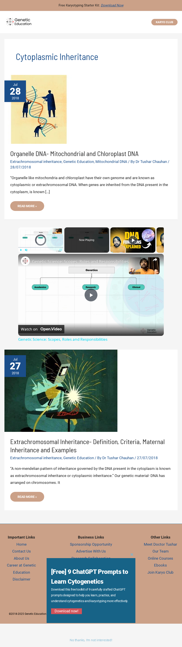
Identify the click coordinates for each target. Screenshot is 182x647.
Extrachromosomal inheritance (36, 161)
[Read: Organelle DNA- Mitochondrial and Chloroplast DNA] (38, 109)
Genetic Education (78, 161)
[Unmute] (26, 250)
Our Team (160, 551)
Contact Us (21, 551)
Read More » (29, 207)
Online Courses (160, 558)
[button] (164, 22)
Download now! (66, 611)
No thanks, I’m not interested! (91, 640)
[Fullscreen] (60, 250)
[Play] (21, 250)
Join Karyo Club (160, 572)
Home (21, 544)
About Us (21, 558)
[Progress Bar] (40, 247)
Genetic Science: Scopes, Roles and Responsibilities (80, 261)
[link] (25, 260)
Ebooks (160, 565)
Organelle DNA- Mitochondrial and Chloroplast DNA (74, 153)
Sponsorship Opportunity (91, 544)
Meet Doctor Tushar (160, 544)
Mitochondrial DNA (111, 161)
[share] (155, 260)
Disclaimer (21, 579)
